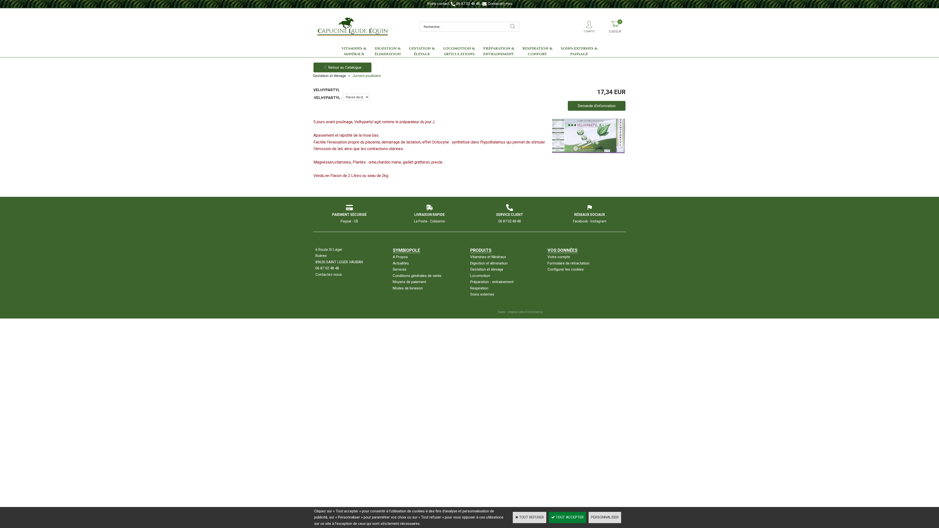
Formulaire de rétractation (568, 263)
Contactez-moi (500, 3)
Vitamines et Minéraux (488, 257)
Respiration (479, 288)
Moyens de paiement (409, 282)
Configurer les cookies (566, 269)
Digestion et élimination (489, 263)
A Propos (400, 257)
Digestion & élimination (388, 51)
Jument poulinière (366, 76)
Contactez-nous (328, 274)
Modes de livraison (408, 288)
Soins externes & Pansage (579, 51)
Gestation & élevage (422, 51)
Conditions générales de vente (417, 276)
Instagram (598, 221)
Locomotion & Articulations (459, 51)
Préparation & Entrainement (498, 51)
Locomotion (480, 276)
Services (399, 269)
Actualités (401, 263)
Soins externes (482, 294)
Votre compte (559, 257)
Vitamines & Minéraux (354, 51)
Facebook (580, 221)
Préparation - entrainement (492, 282)
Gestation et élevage (329, 76)
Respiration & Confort (537, 51)
